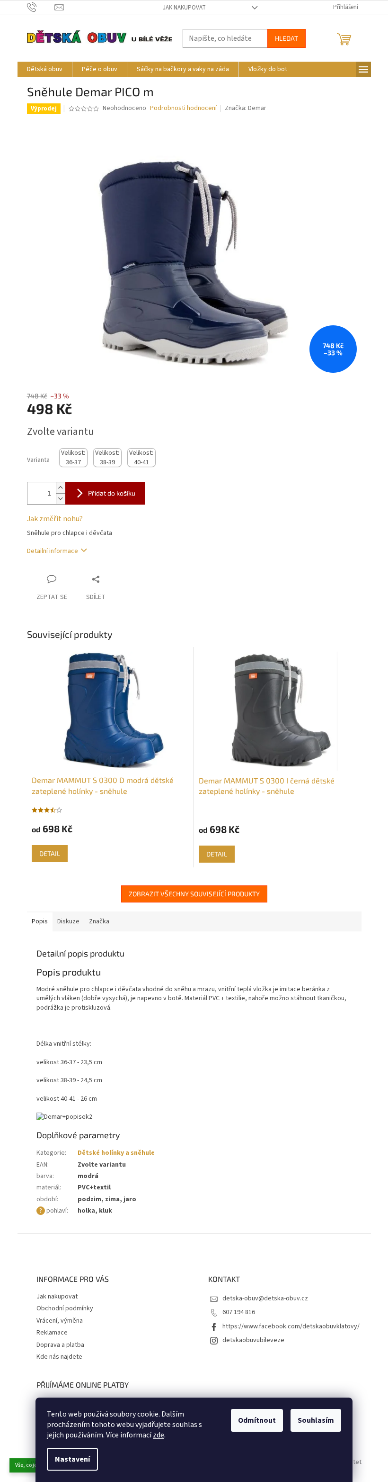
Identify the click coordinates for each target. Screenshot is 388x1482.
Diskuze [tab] (68, 921)
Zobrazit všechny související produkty (194, 894)
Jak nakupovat (184, 7)
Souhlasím (316, 1420)
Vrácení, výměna (59, 1321)
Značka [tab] (99, 921)
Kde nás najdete (59, 1357)
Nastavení (72, 1459)
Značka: (245, 108)
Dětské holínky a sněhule (116, 1153)
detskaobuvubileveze (253, 1340)
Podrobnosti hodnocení (183, 108)
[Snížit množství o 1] (60, 498)
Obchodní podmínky (64, 1308)
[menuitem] (45, 69)
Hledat (286, 38)
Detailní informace (52, 551)
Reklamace (52, 1332)
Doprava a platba (60, 1345)
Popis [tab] (40, 921)
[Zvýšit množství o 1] (60, 487)
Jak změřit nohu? (55, 519)
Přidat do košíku (111, 493)
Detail (49, 853)
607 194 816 (238, 1312)
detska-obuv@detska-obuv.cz (265, 1298)
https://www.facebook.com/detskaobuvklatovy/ (291, 1326)
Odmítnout (257, 1420)
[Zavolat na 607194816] (41, 7)
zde (158, 1435)
